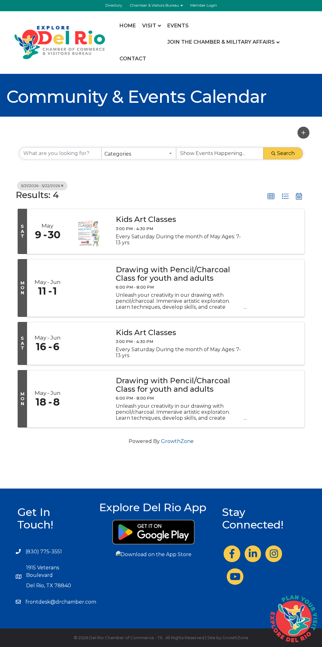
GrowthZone (177, 441)
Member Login (203, 5)
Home (127, 26)
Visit (149, 26)
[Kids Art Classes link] (88, 343)
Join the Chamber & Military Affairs (221, 42)
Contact (132, 59)
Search (286, 153)
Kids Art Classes (146, 219)
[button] (303, 133)
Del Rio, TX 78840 (48, 586)
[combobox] (139, 153)
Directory (113, 5)
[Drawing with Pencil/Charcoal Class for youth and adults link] (88, 287)
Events (178, 26)
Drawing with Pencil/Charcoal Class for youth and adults (173, 274)
